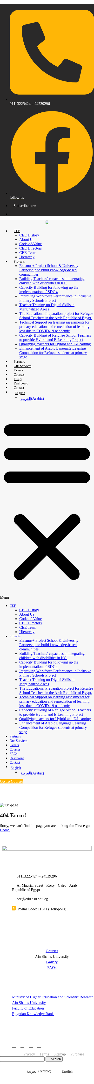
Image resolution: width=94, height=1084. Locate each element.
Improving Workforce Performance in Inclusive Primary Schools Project (55, 298)
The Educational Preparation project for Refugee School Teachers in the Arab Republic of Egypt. (56, 315)
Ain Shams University (29, 1003)
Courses (19, 374)
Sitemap (60, 1054)
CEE (17, 231)
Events (18, 370)
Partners (19, 361)
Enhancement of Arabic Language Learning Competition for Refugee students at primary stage (53, 352)
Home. (5, 830)
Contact (19, 388)
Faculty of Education (28, 1008)
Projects (19, 261)
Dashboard (21, 383)
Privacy (29, 1054)
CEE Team (27, 253)
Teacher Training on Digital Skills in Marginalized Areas (46, 307)
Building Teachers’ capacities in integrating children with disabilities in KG (52, 281)
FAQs (17, 379)
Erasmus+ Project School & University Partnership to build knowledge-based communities (48, 270)
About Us (26, 239)
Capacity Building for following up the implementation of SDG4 (48, 289)
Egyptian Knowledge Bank (33, 1014)
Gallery (52, 962)
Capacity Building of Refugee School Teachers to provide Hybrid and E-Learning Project (55, 337)
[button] (47, 502)
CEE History (29, 235)
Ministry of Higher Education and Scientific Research (53, 997)
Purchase (77, 1054)
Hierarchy (26, 257)
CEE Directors (30, 248)
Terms (44, 1054)
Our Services (22, 366)
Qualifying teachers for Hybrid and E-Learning (55, 344)
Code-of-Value (30, 244)
